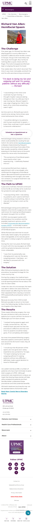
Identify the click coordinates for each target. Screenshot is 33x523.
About (4, 436)
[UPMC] (7, 3)
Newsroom (6, 430)
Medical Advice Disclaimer (17, 489)
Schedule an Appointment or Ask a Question (16, 133)
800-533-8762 (6, 414)
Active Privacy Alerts (16, 496)
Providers (13, 520)
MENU (30, 1)
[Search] (26, 3)
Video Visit (19, 520)
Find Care (6, 520)
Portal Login (26, 520)
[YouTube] (22, 464)
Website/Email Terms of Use (16, 485)
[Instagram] (10, 469)
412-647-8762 (6, 412)
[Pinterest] (16, 469)
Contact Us (16, 481)
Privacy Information (16, 492)
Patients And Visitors (10, 419)
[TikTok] (23, 469)
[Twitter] (16, 472)
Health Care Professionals (11, 424)
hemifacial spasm (24, 143)
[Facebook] (10, 464)
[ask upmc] (28, 513)
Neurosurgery (9, 9)
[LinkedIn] (16, 464)
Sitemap (16, 500)
